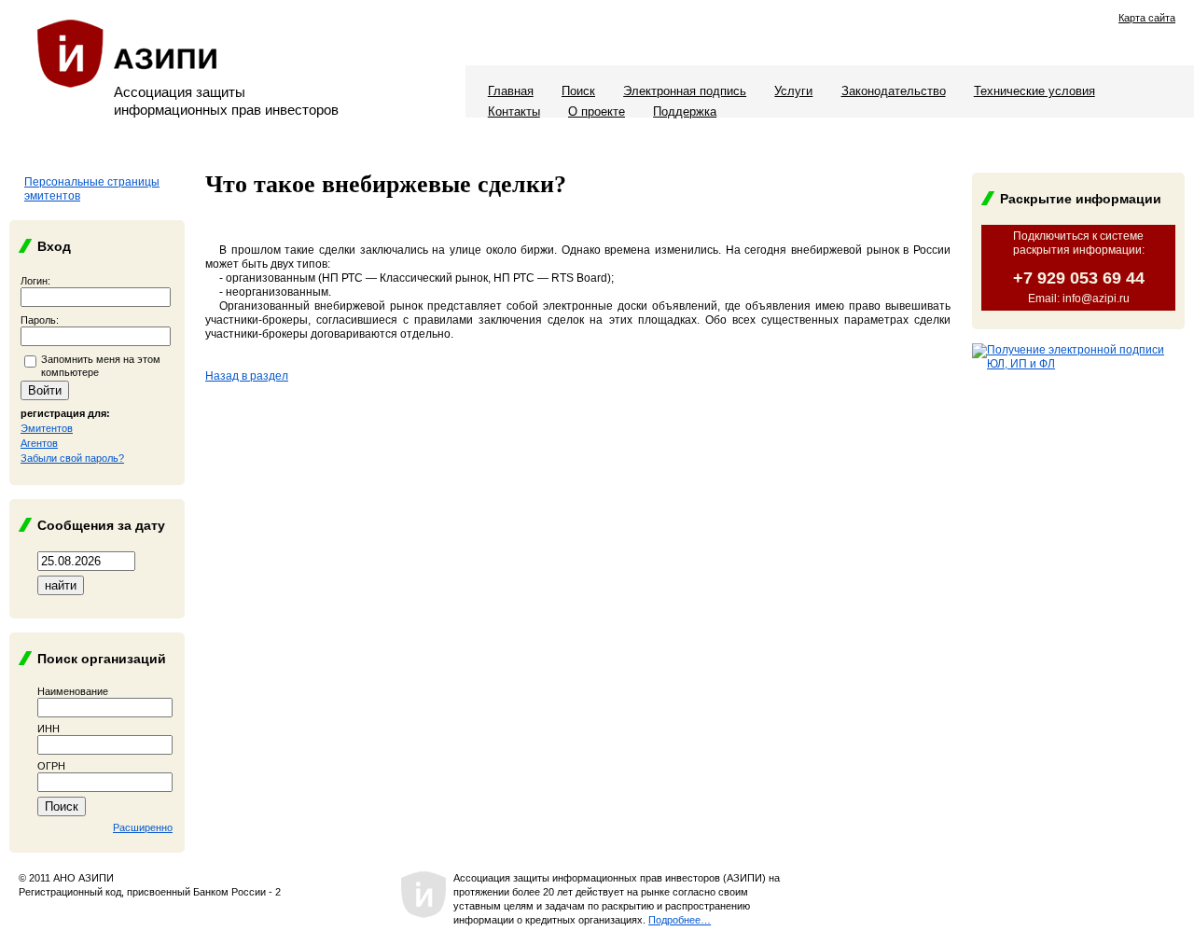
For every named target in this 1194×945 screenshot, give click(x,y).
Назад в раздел (246, 375)
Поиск (578, 91)
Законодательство (893, 91)
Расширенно (143, 827)
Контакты (514, 111)
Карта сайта (1146, 17)
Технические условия (1034, 91)
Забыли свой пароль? (72, 458)
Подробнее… (679, 919)
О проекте (596, 111)
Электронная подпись (684, 91)
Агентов (39, 443)
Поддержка (684, 111)
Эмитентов (47, 428)
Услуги (793, 91)
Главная (511, 91)
